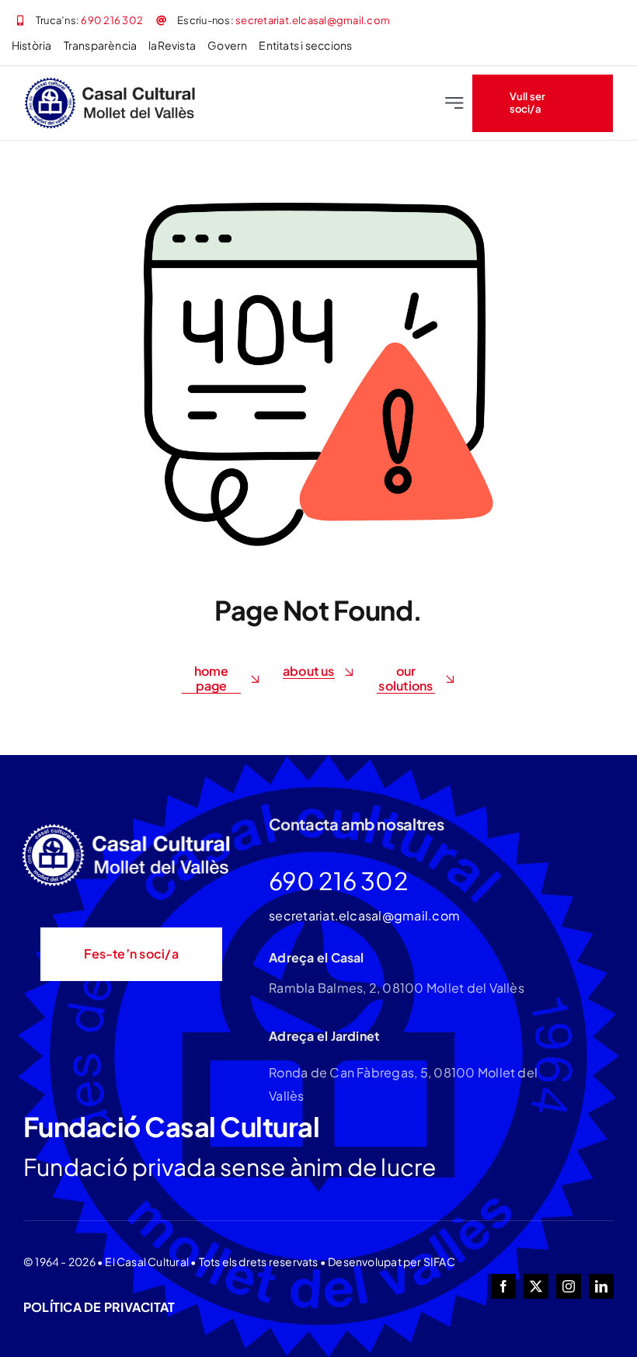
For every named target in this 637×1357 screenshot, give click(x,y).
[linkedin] (601, 1286)
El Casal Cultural (147, 1261)
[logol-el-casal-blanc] (129, 826)
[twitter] (536, 1286)
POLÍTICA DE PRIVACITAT (99, 1307)
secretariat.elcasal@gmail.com (312, 20)
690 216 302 (112, 20)
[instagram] (568, 1286)
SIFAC (439, 1261)
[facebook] (503, 1286)
